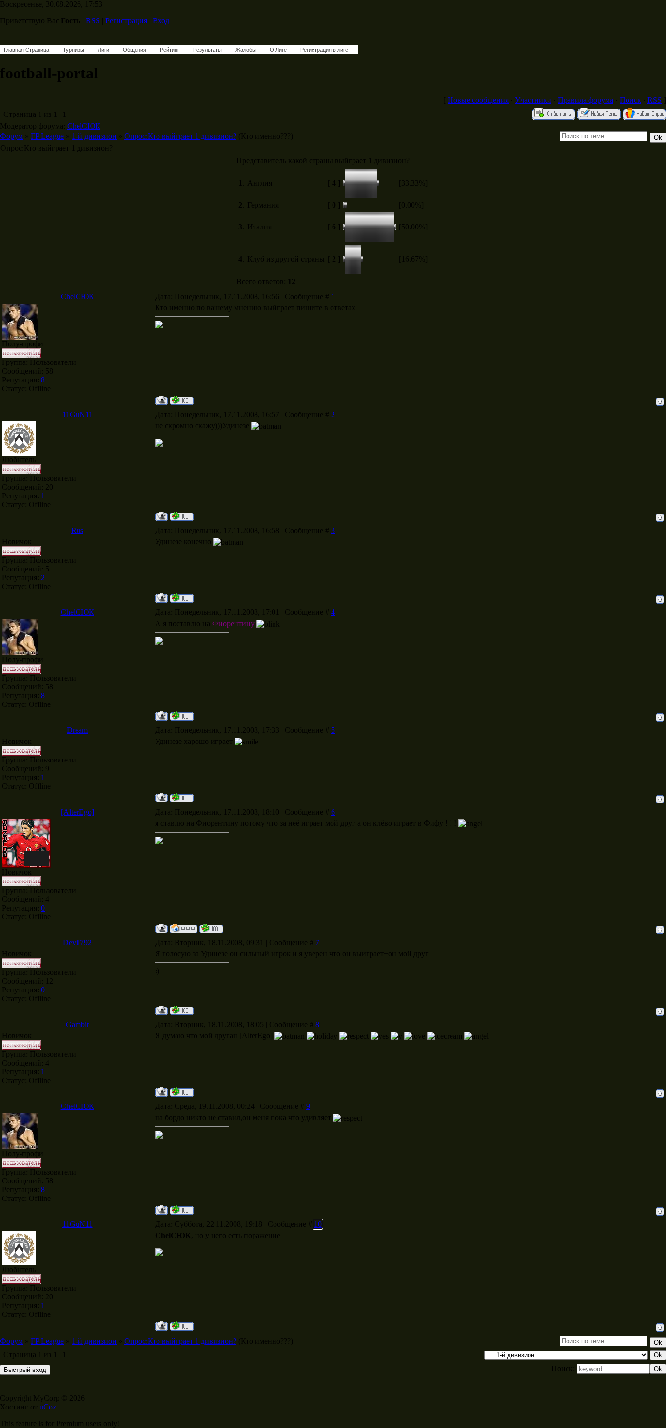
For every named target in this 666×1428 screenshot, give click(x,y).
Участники (533, 100)
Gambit (77, 1024)
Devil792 (77, 942)
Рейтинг (169, 50)
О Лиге (278, 50)
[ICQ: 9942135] (182, 598)
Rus (77, 530)
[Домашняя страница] (183, 928)
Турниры (73, 50)
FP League (47, 136)
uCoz (47, 1407)
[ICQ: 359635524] (182, 1092)
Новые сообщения (478, 100)
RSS (93, 21)
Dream (77, 730)
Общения (134, 50)
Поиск (630, 100)
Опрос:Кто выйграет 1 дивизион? (180, 136)
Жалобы (245, 50)
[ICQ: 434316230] (182, 797)
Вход (161, 21)
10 (318, 1224)
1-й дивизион (94, 136)
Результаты (207, 50)
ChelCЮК (83, 126)
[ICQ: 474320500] (182, 1010)
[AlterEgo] (77, 812)
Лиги (103, 50)
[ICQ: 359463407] (182, 400)
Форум (11, 136)
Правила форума (585, 100)
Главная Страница (26, 50)
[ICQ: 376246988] (182, 516)
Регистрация (126, 21)
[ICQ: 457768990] (211, 928)
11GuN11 (77, 414)
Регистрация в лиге (324, 50)
